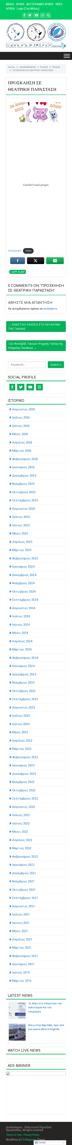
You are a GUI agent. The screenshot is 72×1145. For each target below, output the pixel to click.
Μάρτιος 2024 (21, 649)
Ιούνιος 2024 (21, 624)
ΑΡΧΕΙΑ (10, 8)
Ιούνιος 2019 (21, 972)
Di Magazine (29, 1139)
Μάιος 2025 (20, 533)
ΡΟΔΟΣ (44, 66)
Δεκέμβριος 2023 (24, 674)
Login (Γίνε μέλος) (28, 8)
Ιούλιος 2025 (21, 517)
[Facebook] (12, 387)
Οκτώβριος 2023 (23, 691)
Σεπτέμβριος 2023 (25, 699)
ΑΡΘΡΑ (20, 4)
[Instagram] (39, 387)
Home (11, 66)
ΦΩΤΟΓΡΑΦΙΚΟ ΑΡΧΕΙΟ (39, 4)
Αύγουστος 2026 (23, 409)
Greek (42, 1142)
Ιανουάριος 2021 (23, 964)
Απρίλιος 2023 (22, 740)
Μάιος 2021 (20, 931)
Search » (55, 364)
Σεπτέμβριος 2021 (25, 898)
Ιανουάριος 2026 (23, 467)
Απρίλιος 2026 (22, 442)
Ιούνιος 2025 (21, 525)
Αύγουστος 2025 (23, 509)
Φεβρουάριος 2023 (25, 757)
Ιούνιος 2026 (21, 426)
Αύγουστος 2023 (23, 707)
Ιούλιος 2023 (21, 715)
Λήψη (28, 250)
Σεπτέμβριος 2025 (25, 500)
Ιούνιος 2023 (21, 724)
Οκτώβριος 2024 (23, 591)
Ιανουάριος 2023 (23, 765)
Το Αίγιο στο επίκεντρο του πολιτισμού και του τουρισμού (45, 1007)
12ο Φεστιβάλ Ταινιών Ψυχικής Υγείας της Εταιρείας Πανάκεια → (35, 346)
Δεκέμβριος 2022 (24, 774)
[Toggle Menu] (67, 56)
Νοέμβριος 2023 (23, 682)
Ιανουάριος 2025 (23, 566)
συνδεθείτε (50, 308)
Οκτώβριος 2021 (23, 890)
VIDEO (58, 4)
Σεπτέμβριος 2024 (25, 600)
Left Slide (18, 271)
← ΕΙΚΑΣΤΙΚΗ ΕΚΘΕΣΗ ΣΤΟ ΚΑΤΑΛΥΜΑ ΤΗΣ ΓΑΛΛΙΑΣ (34, 327)
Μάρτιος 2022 (21, 848)
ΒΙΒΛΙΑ (10, 4)
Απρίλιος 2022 (22, 840)
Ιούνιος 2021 (21, 923)
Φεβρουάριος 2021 (25, 956)
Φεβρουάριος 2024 (25, 658)
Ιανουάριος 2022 (23, 865)
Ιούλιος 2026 (21, 417)
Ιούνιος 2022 (21, 823)
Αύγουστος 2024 (23, 608)
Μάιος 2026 (20, 434)
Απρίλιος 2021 (22, 939)
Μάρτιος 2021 (21, 947)
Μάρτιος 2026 (21, 450)
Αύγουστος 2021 (23, 906)
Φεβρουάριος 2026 (25, 459)
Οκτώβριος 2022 (23, 790)
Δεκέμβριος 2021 (24, 873)
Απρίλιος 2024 (22, 641)
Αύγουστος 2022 (23, 807)
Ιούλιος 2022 (21, 815)
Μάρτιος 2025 (21, 550)
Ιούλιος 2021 (21, 914)
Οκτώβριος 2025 (23, 492)
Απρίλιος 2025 (22, 542)
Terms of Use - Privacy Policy (22, 1134)
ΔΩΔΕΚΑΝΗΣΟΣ (27, 66)
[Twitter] (20, 387)
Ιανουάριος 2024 (23, 666)
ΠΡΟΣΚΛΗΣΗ (14, 250)
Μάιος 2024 (20, 633)
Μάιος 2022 (20, 831)
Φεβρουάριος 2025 (25, 558)
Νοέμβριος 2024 (23, 583)
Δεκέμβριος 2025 (24, 475)
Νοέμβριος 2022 (23, 782)
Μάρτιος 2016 (21, 981)
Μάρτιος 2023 (21, 749)
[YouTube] (30, 387)
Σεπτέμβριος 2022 (25, 798)
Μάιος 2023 (20, 732)
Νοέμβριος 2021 (23, 881)
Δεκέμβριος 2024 (24, 575)
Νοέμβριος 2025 (23, 484)
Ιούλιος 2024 (21, 616)
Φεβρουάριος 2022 (25, 856)
